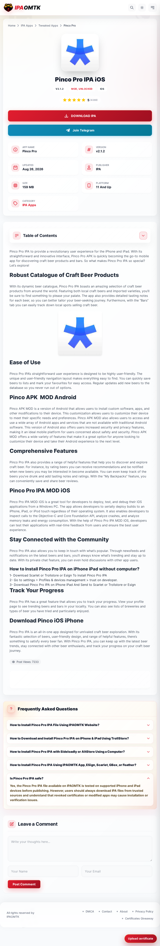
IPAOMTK (13, 916)
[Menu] (152, 7)
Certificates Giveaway (139, 918)
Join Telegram (83, 130)
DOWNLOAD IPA (83, 116)
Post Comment (24, 884)
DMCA (90, 911)
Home (11, 25)
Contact (107, 911)
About (124, 911)
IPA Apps (27, 25)
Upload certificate (140, 938)
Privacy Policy (144, 911)
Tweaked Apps (48, 25)
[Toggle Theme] (142, 8)
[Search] (132, 8)
